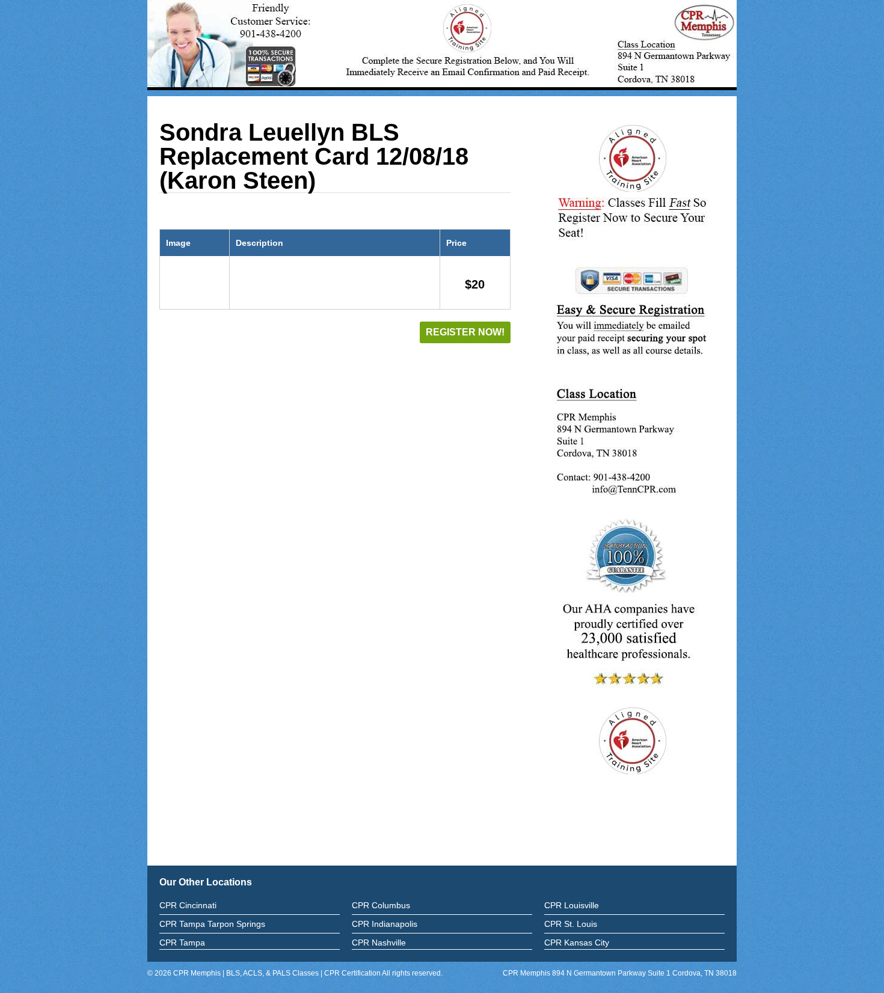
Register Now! (465, 332)
